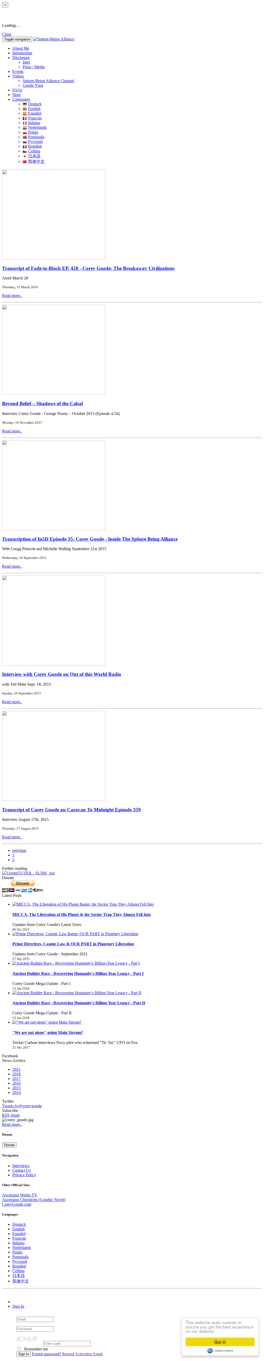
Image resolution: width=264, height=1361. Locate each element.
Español (34, 113)
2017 (16, 1078)
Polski (33, 132)
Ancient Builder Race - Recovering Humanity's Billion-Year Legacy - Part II (78, 1003)
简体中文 (36, 161)
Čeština (34, 151)
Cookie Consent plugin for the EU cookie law (220, 1351)
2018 (16, 1074)
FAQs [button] (17, 90)
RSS (6, 1115)
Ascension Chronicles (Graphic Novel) (33, 1199)
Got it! (220, 1342)
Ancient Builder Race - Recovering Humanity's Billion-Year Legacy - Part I (78, 973)
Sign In (18, 1306)
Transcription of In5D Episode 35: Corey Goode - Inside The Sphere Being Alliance (90, 539)
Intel (26, 62)
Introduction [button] (22, 53)
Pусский (35, 141)
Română (35, 146)
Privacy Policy (24, 1175)
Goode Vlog (33, 85)
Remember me (35, 1349)
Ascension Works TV (19, 1195)
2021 (16, 1069)
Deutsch (35, 104)
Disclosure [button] (21, 57)
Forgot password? (46, 1354)
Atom (15, 1115)
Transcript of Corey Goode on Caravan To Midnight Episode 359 (71, 809)
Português (36, 137)
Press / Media (34, 67)
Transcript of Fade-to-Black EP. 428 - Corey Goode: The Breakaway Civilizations (88, 268)
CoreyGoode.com (16, 1204)
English (34, 108)
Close (6, 34)
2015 (16, 1088)
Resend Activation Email (82, 1354)
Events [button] (17, 71)
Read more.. (12, 295)
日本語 (34, 156)
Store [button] (16, 94)
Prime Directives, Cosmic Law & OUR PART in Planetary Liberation (73, 944)
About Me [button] (20, 48)
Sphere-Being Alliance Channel (48, 81)
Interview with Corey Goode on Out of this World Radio (61, 674)
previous (19, 850)
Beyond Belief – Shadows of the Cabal (42, 403)
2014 (16, 1092)
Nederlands (37, 127)
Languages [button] (21, 99)
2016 (16, 1083)
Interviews (20, 1165)
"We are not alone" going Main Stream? (47, 1032)
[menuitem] (142, 62)
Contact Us (21, 1170)
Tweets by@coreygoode (22, 1106)
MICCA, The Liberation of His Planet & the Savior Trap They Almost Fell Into (81, 914)
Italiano (34, 123)
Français (35, 118)
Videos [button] (18, 76)
